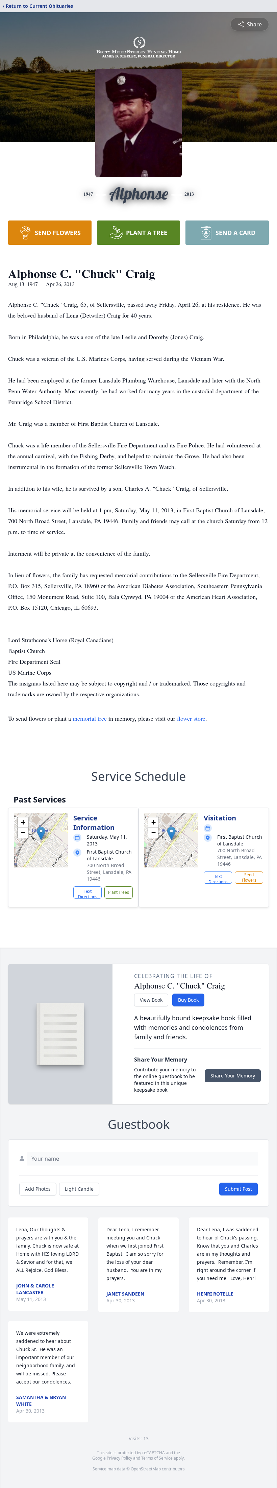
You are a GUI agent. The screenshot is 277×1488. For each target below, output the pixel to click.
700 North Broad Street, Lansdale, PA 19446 (109, 872)
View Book (151, 1000)
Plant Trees (118, 892)
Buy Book (188, 1000)
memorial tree (90, 718)
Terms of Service (157, 1458)
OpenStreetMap (146, 1469)
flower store (191, 718)
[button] (41, 833)
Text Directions (87, 893)
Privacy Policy (119, 1458)
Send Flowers (249, 877)
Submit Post (238, 1189)
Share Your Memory (232, 1075)
